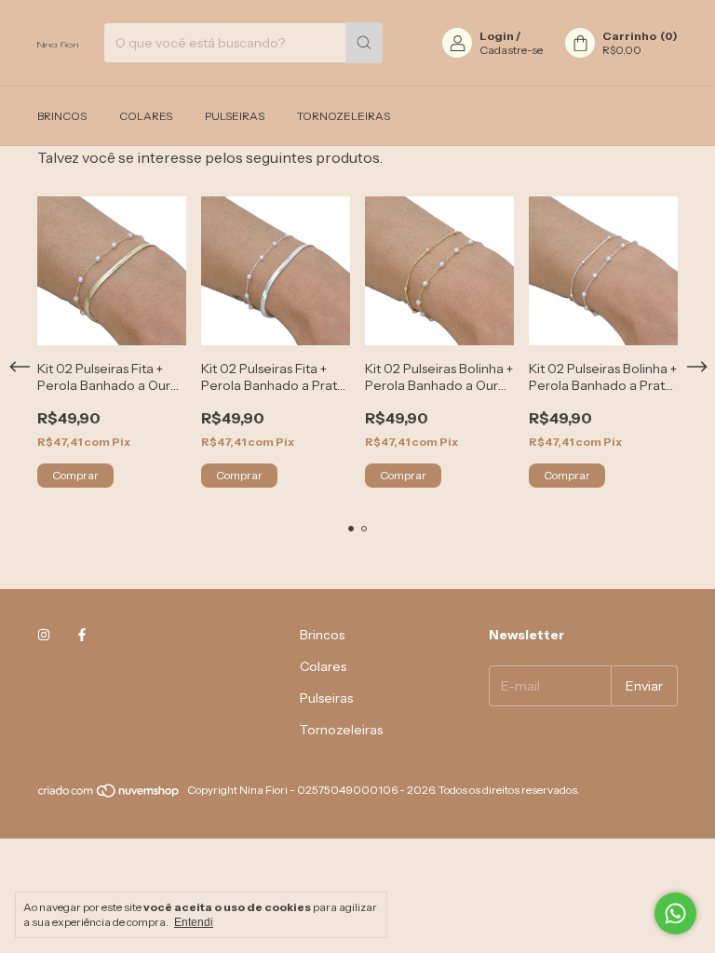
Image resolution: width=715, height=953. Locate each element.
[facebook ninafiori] (81, 634)
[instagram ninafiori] (43, 634)
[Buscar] (364, 42)
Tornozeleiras (343, 116)
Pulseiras (234, 116)
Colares (145, 116)
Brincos (62, 116)
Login (496, 36)
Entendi (193, 922)
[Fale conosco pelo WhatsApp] (675, 913)
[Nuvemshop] (109, 794)
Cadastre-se (511, 50)
